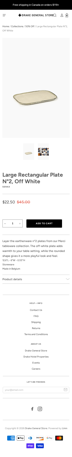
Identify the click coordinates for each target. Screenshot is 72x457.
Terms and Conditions (36, 334)
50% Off (29, 26)
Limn (64, 428)
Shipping (36, 322)
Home (5, 26)
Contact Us (36, 310)
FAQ (36, 316)
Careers (36, 368)
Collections (17, 26)
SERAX (6, 186)
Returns (36, 328)
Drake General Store (36, 350)
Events (36, 362)
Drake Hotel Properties (36, 356)
